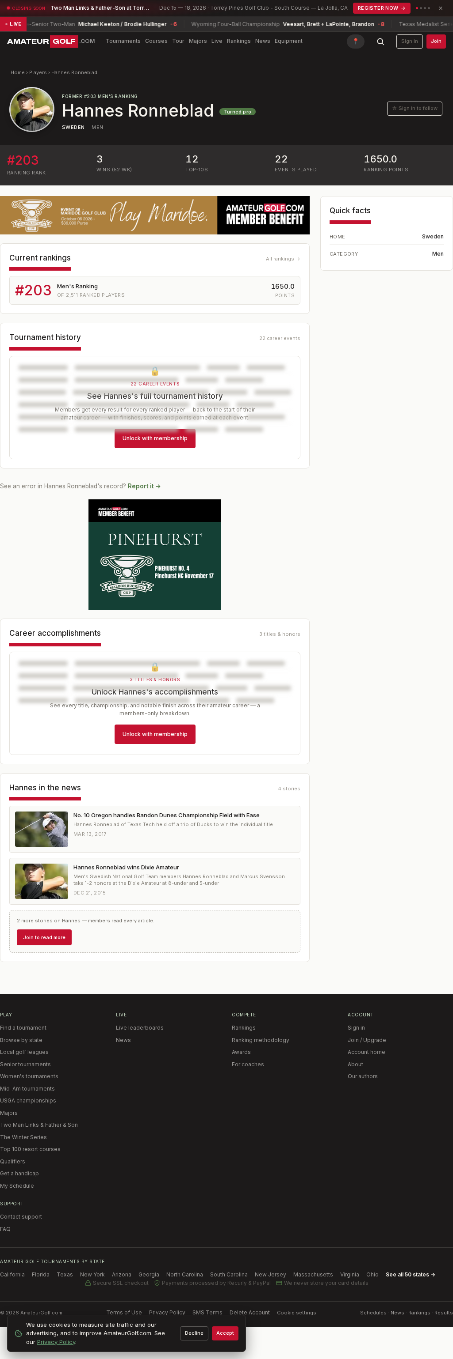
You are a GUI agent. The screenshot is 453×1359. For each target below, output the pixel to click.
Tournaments (123, 41)
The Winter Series (23, 1137)
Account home (366, 1052)
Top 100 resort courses (30, 1149)
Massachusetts (313, 1274)
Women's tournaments (29, 1076)
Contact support (21, 1216)
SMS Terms (207, 1312)
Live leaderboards (140, 1027)
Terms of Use (124, 1312)
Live (217, 41)
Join (436, 41)
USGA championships (28, 1100)
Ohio (372, 1274)
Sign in (409, 41)
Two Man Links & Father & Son (39, 1124)
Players (38, 72)
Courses (156, 41)
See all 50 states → (410, 1274)
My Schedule (17, 1185)
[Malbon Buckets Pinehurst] (154, 554)
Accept (225, 1333)
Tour (178, 41)
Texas (65, 1274)
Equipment (289, 41)
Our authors (363, 1076)
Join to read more (44, 937)
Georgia (148, 1274)
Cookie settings (296, 1313)
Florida (41, 1274)
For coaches (248, 1064)
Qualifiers (12, 1161)
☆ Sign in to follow (415, 108)
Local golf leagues (24, 1052)
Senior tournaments (25, 1064)
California (12, 1274)
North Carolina (184, 1274)
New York (92, 1274)
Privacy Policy (167, 1312)
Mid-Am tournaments (27, 1088)
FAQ (5, 1229)
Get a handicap (19, 1173)
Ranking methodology (260, 1040)
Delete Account (250, 1312)
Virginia (349, 1274)
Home (18, 72)
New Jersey (270, 1274)
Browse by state (21, 1040)
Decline (194, 1333)
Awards (241, 1052)
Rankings (239, 41)
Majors (198, 41)
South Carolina (229, 1274)
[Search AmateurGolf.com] (380, 41)
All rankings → (283, 259)
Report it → (144, 486)
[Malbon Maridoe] (155, 215)
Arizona (121, 1274)
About (355, 1064)
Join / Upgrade (367, 1040)
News (262, 41)
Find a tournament (23, 1027)
